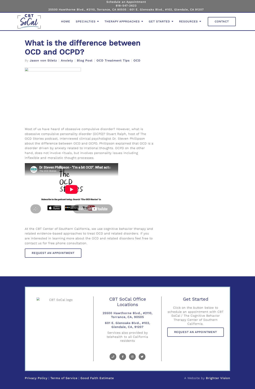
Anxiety (67, 60)
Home (65, 21)
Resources (188, 21)
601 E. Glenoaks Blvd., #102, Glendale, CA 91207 (167, 9)
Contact (222, 21)
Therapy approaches (122, 21)
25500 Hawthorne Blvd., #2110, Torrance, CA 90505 (87, 9)
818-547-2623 (126, 5)
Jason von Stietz (43, 60)
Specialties (86, 21)
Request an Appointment (53, 253)
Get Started (159, 21)
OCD (137, 60)
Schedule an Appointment (126, 2)
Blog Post (85, 60)
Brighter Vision (218, 378)
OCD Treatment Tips (113, 60)
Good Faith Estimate (97, 378)
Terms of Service (63, 378)
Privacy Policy (36, 378)
